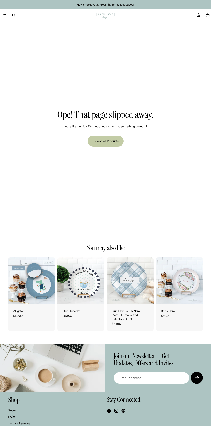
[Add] (48, 298)
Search (12, 410)
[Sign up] (197, 378)
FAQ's (11, 417)
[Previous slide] (12, 280)
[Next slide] (50, 280)
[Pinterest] (123, 410)
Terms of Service (19, 423)
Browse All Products (106, 141)
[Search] (13, 15)
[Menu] (4, 15)
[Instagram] (116, 410)
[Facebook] (109, 410)
